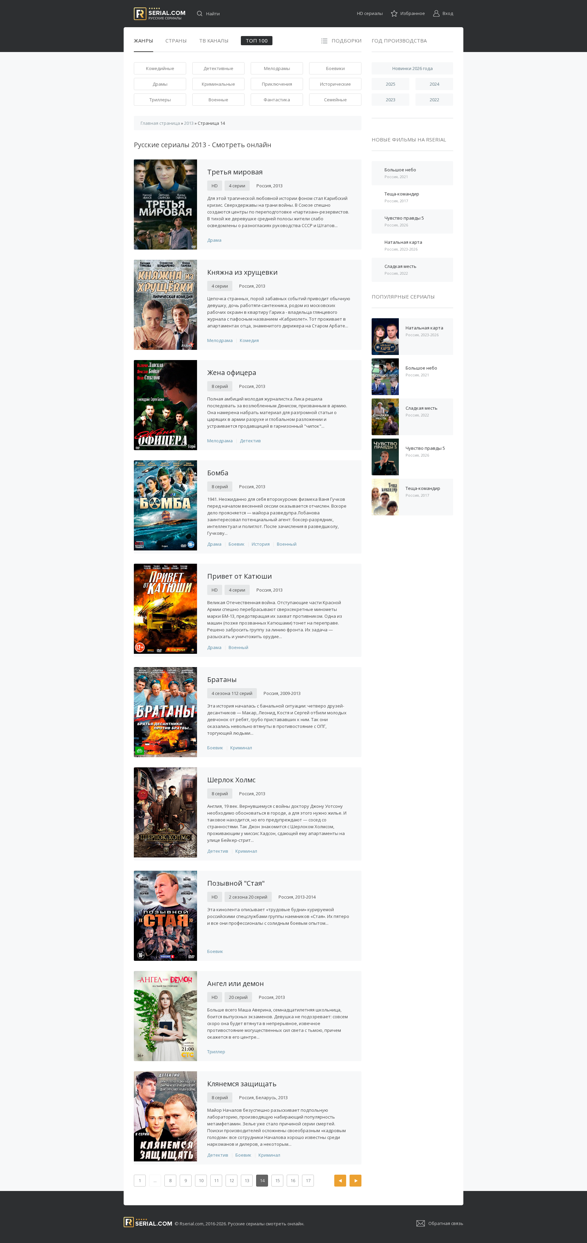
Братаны (222, 679)
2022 (434, 100)
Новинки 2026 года (412, 68)
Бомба (217, 472)
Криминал (241, 748)
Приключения (277, 84)
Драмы (160, 84)
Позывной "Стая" (236, 883)
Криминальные (218, 84)
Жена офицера (231, 372)
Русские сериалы (159, 13)
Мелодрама (220, 340)
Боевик (237, 544)
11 (216, 1180)
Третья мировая (235, 171)
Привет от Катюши (239, 576)
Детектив (250, 441)
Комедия (249, 340)
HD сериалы (370, 13)
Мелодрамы (277, 68)
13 (247, 1180)
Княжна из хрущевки (242, 272)
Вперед (355, 1181)
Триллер (216, 1052)
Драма (214, 240)
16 (292, 1180)
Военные (218, 100)
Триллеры (160, 100)
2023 (390, 100)
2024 (434, 84)
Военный (287, 544)
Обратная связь (445, 1223)
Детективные (218, 68)
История (261, 544)
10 (201, 1180)
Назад (340, 1181)
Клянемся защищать (242, 1083)
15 (277, 1180)
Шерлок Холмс (231, 779)
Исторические (335, 84)
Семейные (335, 100)
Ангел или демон (235, 983)
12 (231, 1180)
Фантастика (277, 100)
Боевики (335, 68)
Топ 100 (257, 40)
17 (308, 1180)
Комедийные (160, 68)
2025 (390, 84)
